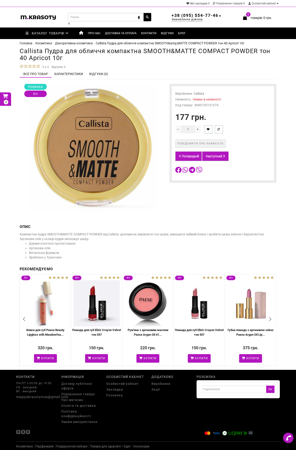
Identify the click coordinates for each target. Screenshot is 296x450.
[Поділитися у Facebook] (178, 171)
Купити (26, 358)
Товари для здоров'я (105, 446)
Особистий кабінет (264, 3)
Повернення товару (78, 394)
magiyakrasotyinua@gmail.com (35, 397)
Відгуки (167, 33)
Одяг (127, 446)
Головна (26, 43)
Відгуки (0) (98, 74)
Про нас (94, 33)
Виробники (160, 384)
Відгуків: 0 (58, 67)
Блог (182, 33)
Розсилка (114, 395)
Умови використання (79, 422)
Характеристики (68, 74)
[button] (270, 319)
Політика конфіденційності (76, 414)
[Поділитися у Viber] (199, 171)
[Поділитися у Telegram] (192, 171)
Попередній (190, 156)
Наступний (214, 156)
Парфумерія (44, 446)
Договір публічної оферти (76, 386)
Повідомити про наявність (200, 143)
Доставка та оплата (120, 33)
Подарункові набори (71, 446)
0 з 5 (45, 67)
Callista (199, 93)
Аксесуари (141, 446)
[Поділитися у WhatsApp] (185, 171)
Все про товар (35, 74)
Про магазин (72, 400)
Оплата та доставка (78, 405)
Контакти (148, 33)
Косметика (24, 446)
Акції (155, 389)
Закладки (114, 389)
